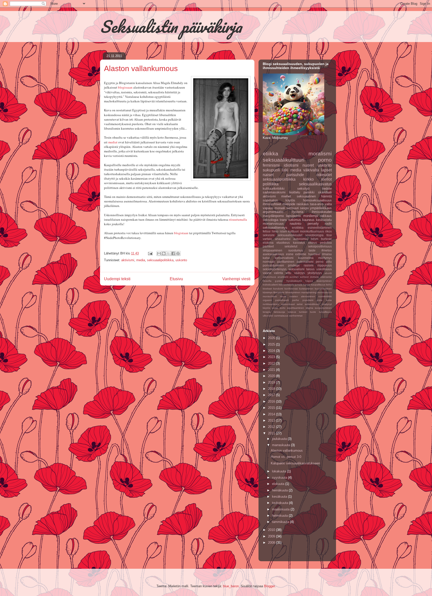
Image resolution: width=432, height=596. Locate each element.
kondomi (278, 288)
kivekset (267, 288)
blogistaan (181, 233)
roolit (328, 223)
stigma (309, 308)
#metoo (327, 250)
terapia (267, 312)
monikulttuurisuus (312, 231)
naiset (268, 175)
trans (283, 220)
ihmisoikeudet (322, 212)
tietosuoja (279, 312)
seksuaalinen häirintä (314, 196)
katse (266, 257)
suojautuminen (323, 308)
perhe (295, 300)
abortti (328, 273)
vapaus (268, 208)
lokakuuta (279, 471)
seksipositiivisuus (320, 246)
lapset (326, 170)
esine (290, 254)
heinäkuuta (280, 490)
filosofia (267, 280)
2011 (272, 433)
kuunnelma (306, 257)
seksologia (270, 220)
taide (312, 250)
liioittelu (294, 192)
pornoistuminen (273, 265)
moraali (279, 208)
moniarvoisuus (273, 223)
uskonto (181, 260)
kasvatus (299, 242)
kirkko (308, 179)
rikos (328, 231)
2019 (272, 382)
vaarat (267, 272)
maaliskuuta (281, 509)
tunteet (303, 312)
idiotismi (291, 165)
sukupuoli (271, 170)
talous (310, 269)
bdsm (314, 238)
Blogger (269, 586)
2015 (272, 408)
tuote (313, 312)
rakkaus (326, 216)
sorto (283, 308)
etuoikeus (283, 242)
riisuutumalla (238, 219)
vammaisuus (281, 315)
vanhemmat (295, 315)
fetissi (266, 231)
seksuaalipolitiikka (160, 260)
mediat (113, 142)
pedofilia (326, 242)
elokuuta (278, 484)
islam (283, 231)
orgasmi (267, 300)
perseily (313, 223)
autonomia (300, 238)
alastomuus (269, 276)
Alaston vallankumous (287, 450)
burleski (326, 238)
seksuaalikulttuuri (283, 160)
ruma (329, 300)
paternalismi (305, 261)
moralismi (320, 153)
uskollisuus (324, 269)
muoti (283, 296)
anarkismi (283, 276)
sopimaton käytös (279, 200)
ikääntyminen (324, 280)
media (140, 260)
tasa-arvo (317, 204)
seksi (299, 304)
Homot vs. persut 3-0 (286, 457)
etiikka (270, 153)
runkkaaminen (271, 304)
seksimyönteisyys (274, 269)
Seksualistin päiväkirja (171, 26)
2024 (272, 351)
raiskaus (302, 204)
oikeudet (324, 175)
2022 (272, 363)
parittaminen (285, 261)
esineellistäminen (320, 227)
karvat (306, 284)
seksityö (303, 188)
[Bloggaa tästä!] (163, 253)
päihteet (268, 246)
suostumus (295, 250)
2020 (272, 376)
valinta (278, 272)
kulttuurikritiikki (273, 188)
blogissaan (125, 87)
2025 (272, 344)
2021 (272, 370)
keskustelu (324, 220)
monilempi (310, 216)
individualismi (270, 284)
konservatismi (284, 257)
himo (275, 231)
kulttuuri (293, 231)
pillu (329, 261)
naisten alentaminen (302, 296)
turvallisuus (325, 312)
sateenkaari (288, 304)
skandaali (325, 192)
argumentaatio (273, 212)
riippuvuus (325, 265)
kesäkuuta (280, 496)
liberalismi (278, 292)
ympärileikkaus (321, 208)
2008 (272, 542)
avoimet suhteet (299, 276)
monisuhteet (270, 296)
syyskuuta (280, 477)
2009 (272, 536)
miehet (286, 196)
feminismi (271, 165)
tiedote (327, 188)
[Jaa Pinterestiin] (178, 253)
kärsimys (267, 292)
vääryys (299, 272)
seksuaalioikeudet (290, 235)
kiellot (326, 179)
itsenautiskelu (286, 284)
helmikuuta (280, 515)
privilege (294, 265)
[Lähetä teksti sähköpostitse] (150, 253)
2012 (272, 427)
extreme (300, 254)
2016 (272, 401)
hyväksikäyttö (294, 280)
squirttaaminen (295, 308)
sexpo (304, 208)
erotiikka (298, 227)
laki (285, 170)
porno (325, 160)
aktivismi (127, 260)
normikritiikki (325, 296)
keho (329, 284)
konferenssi (291, 288)
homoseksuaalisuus (317, 200)
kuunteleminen (323, 288)
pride (319, 300)
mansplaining (308, 292)
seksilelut (290, 246)
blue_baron (231, 586)
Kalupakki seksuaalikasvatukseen (295, 463)
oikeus (312, 242)
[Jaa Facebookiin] (173, 253)
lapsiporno (293, 216)
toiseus (292, 312)
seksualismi (296, 269)
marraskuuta (281, 445)
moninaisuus (324, 292)
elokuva (268, 242)
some (275, 308)
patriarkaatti (282, 300)
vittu (288, 272)
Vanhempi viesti (236, 279)
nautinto (295, 223)
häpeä (309, 280)
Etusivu (176, 279)
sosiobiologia (314, 235)
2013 (272, 420)
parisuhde (295, 175)
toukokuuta (280, 503)
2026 (272, 338)
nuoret (308, 165)
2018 (272, 389)
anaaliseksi (282, 238)
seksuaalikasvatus (315, 184)
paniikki (309, 192)
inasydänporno (273, 216)
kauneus (308, 220)
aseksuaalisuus (273, 254)
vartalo (267, 238)
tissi (329, 235)
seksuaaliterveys (275, 227)
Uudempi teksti (117, 279)
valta (328, 204)
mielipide (288, 204)
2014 (272, 414)
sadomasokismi (274, 192)
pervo (320, 261)
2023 (272, 357)
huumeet (314, 254)
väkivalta (311, 170)
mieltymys (325, 257)
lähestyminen (292, 292)
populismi (307, 300)
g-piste (279, 280)
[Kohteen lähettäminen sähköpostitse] (159, 253)
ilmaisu (327, 254)
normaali (269, 261)
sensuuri (292, 208)
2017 (272, 395)
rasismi (309, 265)
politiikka (270, 184)
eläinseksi (326, 276)
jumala (298, 284)
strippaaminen (272, 250)
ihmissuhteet (272, 204)
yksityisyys (315, 272)
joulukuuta (280, 439)
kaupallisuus (318, 284)
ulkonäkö (268, 315)
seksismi (268, 235)
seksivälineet (312, 304)
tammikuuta (281, 522)
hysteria (297, 212)
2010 (272, 530)
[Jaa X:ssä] (168, 253)
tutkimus (294, 220)
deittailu (314, 276)
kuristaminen (306, 288)
